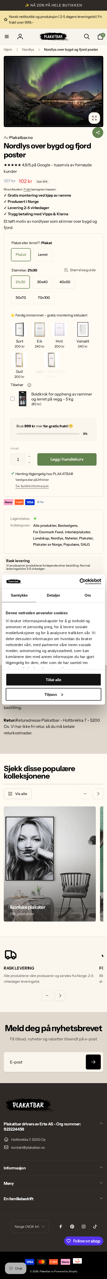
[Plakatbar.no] (29, 1110)
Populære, (71, 544)
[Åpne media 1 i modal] (53, 91)
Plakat (21, 254)
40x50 (64, 282)
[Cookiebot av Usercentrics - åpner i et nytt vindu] (79, 581)
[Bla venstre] (9, 91)
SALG (85, 544)
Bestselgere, (68, 525)
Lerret (43, 254)
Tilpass (51, 694)
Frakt (27, 189)
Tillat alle (53, 680)
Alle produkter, (45, 525)
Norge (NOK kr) (27, 1226)
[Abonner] (93, 1062)
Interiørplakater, (78, 532)
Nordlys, (57, 538)
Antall (14, 448)
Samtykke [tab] (19, 595)
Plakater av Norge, (48, 544)
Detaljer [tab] (53, 595)
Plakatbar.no (18, 137)
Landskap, (41, 538)
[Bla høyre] (98, 91)
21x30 (20, 282)
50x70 (21, 297)
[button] (6, 36)
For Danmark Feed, (48, 532)
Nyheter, (71, 538)
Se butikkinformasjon (32, 486)
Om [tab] (88, 595)
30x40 (42, 282)
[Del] (97, 132)
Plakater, (86, 538)
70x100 (44, 297)
